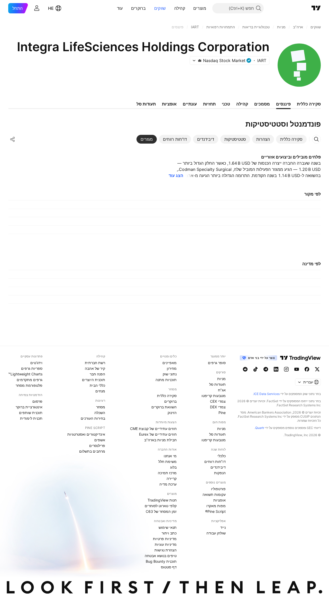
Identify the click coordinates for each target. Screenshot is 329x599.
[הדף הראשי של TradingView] (316, 8)
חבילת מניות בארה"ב (160, 440)
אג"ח (222, 390)
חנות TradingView (162, 500)
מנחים (100, 391)
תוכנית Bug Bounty (161, 561)
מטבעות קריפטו (214, 395)
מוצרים (199, 8)
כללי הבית (97, 385)
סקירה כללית (167, 395)
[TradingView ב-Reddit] (245, 369)
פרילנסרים (97, 445)
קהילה (179, 8)
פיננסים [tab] (283, 104)
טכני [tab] (226, 104)
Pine (222, 412)
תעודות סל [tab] (146, 104)
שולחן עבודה (216, 533)
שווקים (160, 8)
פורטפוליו (218, 489)
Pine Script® (215, 511)
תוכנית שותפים (30, 412)
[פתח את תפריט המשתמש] (37, 8)
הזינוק (172, 412)
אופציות (219, 500)
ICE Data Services (267, 394)
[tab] (291, 139)
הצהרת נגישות (165, 550)
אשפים (99, 440)
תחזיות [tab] (209, 104)
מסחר (100, 407)
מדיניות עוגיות (166, 544)
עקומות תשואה (214, 494)
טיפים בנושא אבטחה (161, 555)
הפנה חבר (97, 374)
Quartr (259, 428)
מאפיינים (169, 362)
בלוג (173, 467)
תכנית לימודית (31, 418)
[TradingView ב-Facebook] (306, 369)
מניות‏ (221, 378)
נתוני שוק (170, 374)
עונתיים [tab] (190, 104)
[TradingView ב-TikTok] (255, 369)
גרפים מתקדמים (29, 379)
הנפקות (220, 473)
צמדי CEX (218, 401)
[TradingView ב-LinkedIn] (276, 369)
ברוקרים (138, 8)
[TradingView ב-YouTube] (296, 369)
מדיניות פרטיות (165, 538)
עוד (120, 8)
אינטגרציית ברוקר (29, 407)
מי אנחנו (170, 456)
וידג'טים (36, 362)
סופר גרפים (217, 362)
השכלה (99, 412)
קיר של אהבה (95, 368)
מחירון (172, 368)
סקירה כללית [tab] (309, 104)
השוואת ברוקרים (164, 407)
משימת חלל (167, 461)
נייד (223, 527)
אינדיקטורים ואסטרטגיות (86, 434)
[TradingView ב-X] (317, 369)
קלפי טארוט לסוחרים (161, 506)
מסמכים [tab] (262, 104)
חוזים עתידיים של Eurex (158, 434)
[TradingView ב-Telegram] (265, 369)
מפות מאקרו (216, 506)
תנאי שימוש (168, 527)
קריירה (172, 478)
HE (51, 8)
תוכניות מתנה (166, 379)
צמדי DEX (218, 407)
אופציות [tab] (169, 104)
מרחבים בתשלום (92, 451)
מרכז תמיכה (167, 473)
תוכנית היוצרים (93, 379)
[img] (199, 60)
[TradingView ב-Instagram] (286, 369)
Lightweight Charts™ (25, 374)
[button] (189, 8)
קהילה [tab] (242, 104)
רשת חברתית (95, 362)
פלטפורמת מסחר (29, 385)
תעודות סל (217, 384)
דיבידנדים (218, 467)
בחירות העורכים (93, 418)
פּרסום (37, 401)
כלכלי (221, 456)
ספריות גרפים (31, 368)
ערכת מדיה (168, 484)
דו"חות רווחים (215, 461)
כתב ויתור (169, 533)
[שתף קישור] (12, 139)
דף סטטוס (169, 567)
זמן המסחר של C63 (161, 511)
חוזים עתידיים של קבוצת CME (153, 428)
